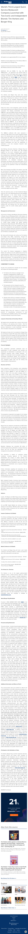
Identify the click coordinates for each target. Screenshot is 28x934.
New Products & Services (20, 905)
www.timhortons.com (6, 595)
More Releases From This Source (8, 878)
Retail (16, 894)
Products (13, 917)
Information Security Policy (20, 928)
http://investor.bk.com (11, 737)
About (14, 919)
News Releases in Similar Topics (8, 908)
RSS (14, 930)
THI (20, 75)
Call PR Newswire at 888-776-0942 (14, 924)
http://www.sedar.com (20, 767)
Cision (16, 932)
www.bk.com (23, 617)
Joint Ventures (4, 905)
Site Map (10, 930)
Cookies (18, 930)
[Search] (26, 2)
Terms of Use (4, 928)
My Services (13, 920)
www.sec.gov (19, 726)
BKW (16, 77)
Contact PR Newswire (14, 916)
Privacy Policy (11, 928)
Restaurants (3, 894)
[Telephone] (23, 2)
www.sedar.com (10, 729)
